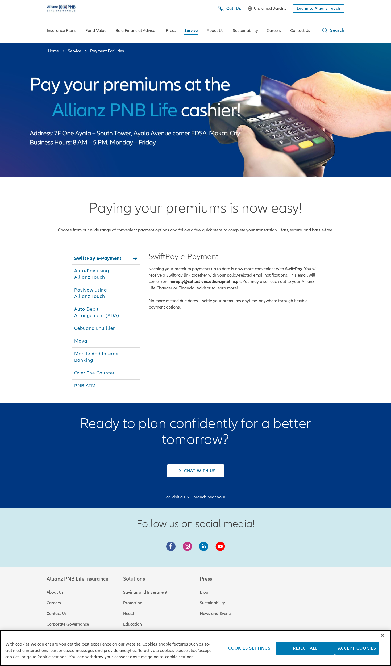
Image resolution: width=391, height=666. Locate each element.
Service (191, 30)
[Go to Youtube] (220, 547)
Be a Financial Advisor (136, 30)
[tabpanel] (234, 281)
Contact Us (300, 30)
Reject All (305, 648)
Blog (204, 592)
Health (129, 613)
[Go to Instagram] (187, 547)
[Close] (382, 635)
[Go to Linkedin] (204, 547)
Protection (132, 603)
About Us (215, 30)
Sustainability (245, 30)
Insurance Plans (61, 30)
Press (171, 30)
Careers (274, 30)
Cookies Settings (249, 648)
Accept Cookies (357, 648)
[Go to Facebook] (171, 547)
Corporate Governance (68, 624)
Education (132, 624)
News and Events (216, 613)
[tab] (106, 258)
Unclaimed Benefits (270, 8)
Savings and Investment (145, 592)
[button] (333, 30)
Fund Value (95, 30)
